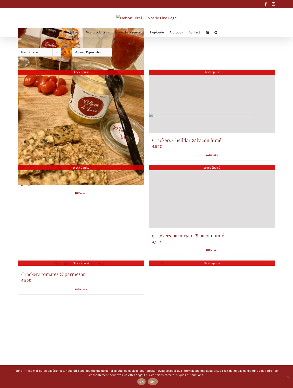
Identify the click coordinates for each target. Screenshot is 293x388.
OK (141, 381)
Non (153, 381)
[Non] (287, 377)
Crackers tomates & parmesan (53, 274)
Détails (82, 193)
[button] (216, 32)
